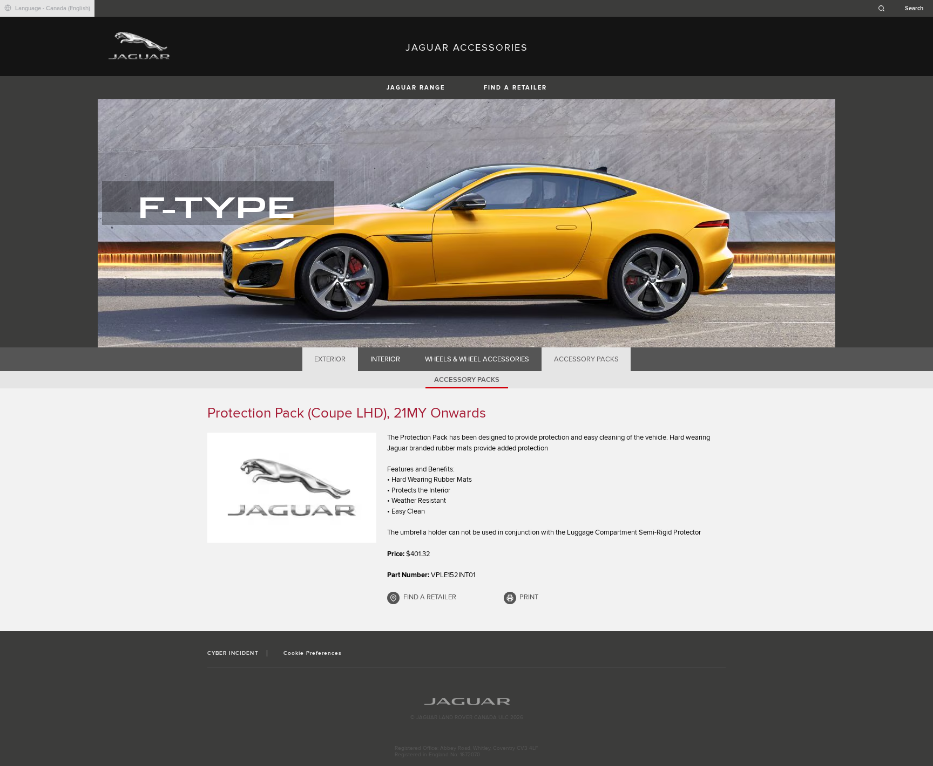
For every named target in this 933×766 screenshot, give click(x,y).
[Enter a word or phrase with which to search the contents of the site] (904, 8)
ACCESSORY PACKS (586, 359)
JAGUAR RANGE (416, 87)
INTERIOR (385, 359)
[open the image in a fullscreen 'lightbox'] (291, 488)
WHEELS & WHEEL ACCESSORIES (477, 359)
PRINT (528, 597)
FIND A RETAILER (515, 87)
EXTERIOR (330, 359)
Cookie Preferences (312, 653)
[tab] (330, 359)
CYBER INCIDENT (233, 653)
